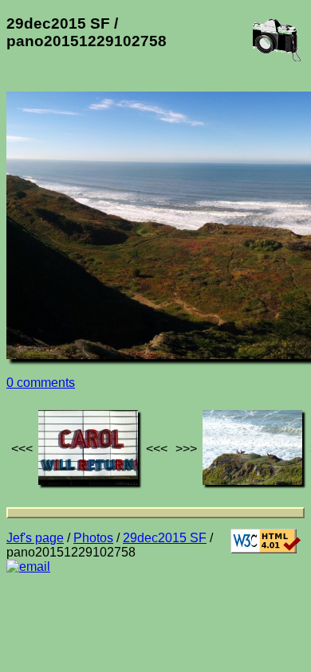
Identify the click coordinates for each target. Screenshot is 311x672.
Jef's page (35, 538)
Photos (93, 538)
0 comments (40, 382)
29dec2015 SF (165, 538)
